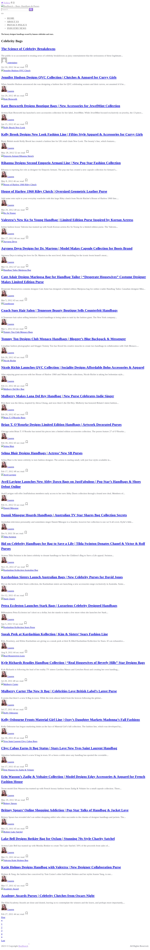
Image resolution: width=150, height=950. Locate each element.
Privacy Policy (17, 25)
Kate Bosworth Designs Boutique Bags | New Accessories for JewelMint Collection (60, 106)
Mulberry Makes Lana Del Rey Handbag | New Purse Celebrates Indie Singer (57, 396)
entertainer (12, 62)
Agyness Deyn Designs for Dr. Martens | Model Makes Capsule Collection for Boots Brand (66, 248)
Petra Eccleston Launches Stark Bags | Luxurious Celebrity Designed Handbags (59, 605)
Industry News (16, 28)
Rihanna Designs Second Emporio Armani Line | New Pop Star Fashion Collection (61, 163)
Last (3, 940)
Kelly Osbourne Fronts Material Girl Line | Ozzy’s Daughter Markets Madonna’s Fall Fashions (70, 720)
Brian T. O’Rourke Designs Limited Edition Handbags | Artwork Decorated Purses (61, 424)
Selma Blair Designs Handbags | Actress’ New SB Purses (41, 453)
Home (10, 18)
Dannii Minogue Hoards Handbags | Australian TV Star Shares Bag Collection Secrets (64, 515)
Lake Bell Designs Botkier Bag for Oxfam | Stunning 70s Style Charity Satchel (58, 839)
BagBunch (23, 946)
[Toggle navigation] (2, 13)
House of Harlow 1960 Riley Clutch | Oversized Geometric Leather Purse (54, 191)
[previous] (1, 921)
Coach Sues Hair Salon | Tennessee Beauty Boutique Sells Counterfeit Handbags (59, 310)
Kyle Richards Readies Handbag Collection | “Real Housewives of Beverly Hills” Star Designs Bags (73, 662)
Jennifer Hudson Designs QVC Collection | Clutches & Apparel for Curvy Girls (58, 77)
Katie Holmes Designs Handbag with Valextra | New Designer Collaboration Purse (61, 867)
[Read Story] (26, 67)
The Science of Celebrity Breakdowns (28, 49)
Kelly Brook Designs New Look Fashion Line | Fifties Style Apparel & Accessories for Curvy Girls (72, 134)
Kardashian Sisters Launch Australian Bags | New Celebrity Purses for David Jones (62, 577)
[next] (1, 937)
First (3, 917)
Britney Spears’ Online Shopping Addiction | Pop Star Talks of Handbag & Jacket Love (64, 810)
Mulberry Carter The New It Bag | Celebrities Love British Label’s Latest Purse (59, 691)
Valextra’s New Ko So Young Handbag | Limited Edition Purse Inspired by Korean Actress (67, 220)
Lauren (11, 91)
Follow (6, 3)
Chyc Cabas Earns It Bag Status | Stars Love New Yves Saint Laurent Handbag (59, 748)
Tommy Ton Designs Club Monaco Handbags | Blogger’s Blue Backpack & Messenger (63, 339)
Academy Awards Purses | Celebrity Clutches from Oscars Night (47, 896)
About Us (13, 21)
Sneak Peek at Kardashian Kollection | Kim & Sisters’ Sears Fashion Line (54, 634)
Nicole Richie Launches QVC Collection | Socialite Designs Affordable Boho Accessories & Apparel (72, 367)
